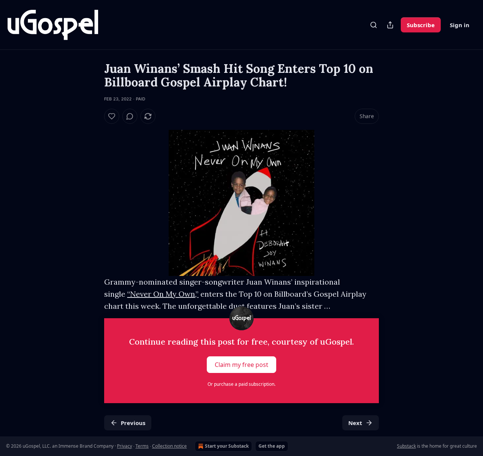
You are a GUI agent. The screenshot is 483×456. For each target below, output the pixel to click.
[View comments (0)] (129, 116)
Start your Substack (227, 446)
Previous (133, 423)
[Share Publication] (390, 24)
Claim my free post (241, 364)
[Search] (373, 24)
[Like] (111, 116)
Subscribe (421, 25)
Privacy (124, 446)
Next (355, 423)
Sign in (459, 25)
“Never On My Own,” (162, 294)
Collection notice (169, 446)
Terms (142, 446)
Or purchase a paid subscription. (241, 384)
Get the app (271, 446)
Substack (406, 446)
